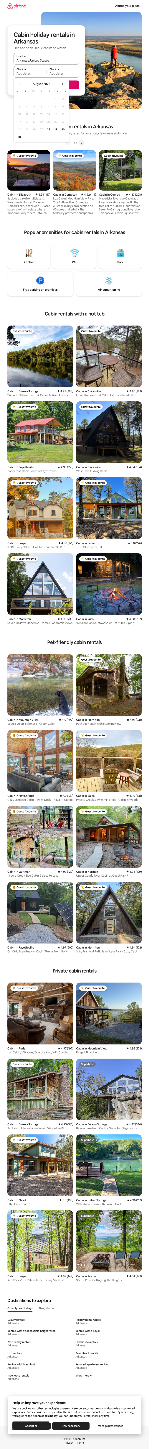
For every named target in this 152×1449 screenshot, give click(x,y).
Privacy (69, 1442)
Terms (81, 1442)
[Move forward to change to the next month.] (63, 84)
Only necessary (71, 1426)
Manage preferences (110, 1426)
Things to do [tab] (46, 1308)
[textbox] (29, 73)
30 (63, 129)
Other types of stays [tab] (20, 1308)
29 (55, 129)
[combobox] (46, 60)
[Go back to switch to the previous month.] (20, 84)
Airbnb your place (127, 6)
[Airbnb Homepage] (16, 6)
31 (19, 137)
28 (48, 129)
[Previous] (68, 143)
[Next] (82, 143)
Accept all (31, 1426)
